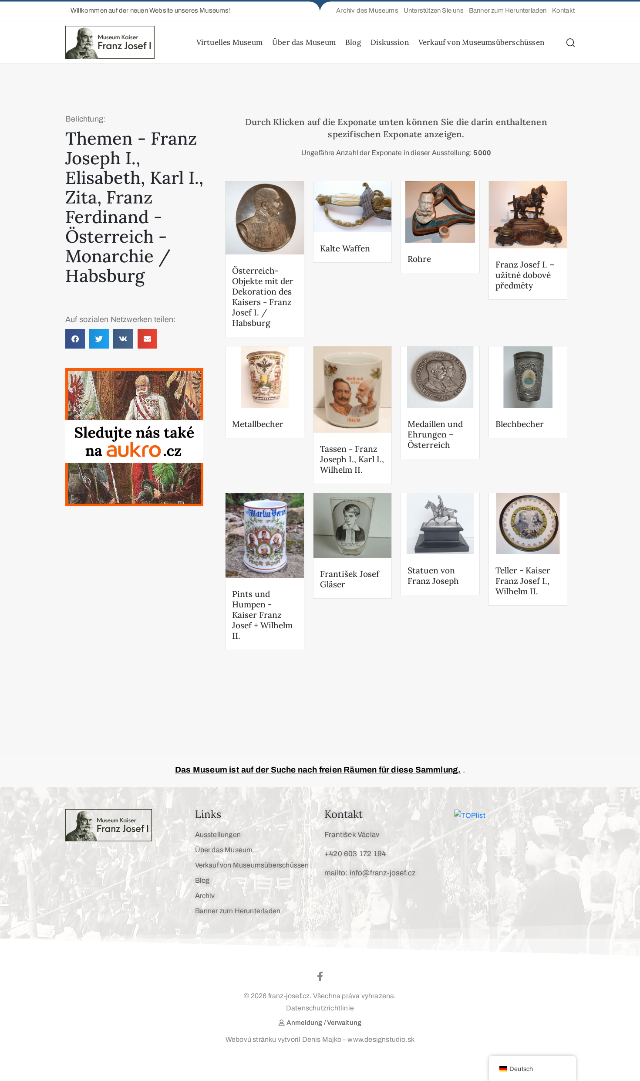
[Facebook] (320, 976)
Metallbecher (257, 424)
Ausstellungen (218, 834)
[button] (148, 10)
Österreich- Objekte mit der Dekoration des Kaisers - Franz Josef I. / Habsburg (262, 296)
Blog (353, 42)
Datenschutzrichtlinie (320, 1008)
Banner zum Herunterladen (238, 911)
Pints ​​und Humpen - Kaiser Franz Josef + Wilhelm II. (262, 615)
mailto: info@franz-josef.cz (369, 873)
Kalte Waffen (345, 248)
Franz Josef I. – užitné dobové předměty (524, 275)
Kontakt (343, 814)
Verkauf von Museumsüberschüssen (481, 42)
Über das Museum (304, 42)
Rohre (419, 259)
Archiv (205, 895)
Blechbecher (519, 424)
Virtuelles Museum (229, 42)
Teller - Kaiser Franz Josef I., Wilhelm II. (522, 580)
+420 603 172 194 (355, 854)
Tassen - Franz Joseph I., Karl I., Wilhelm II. (352, 459)
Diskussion (390, 42)
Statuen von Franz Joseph (433, 575)
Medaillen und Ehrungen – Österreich (435, 434)
